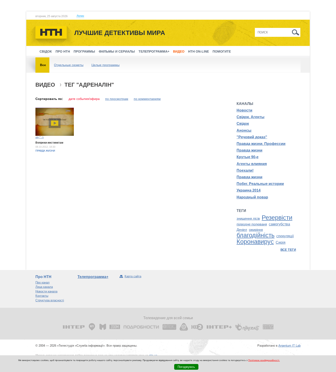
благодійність (256, 235)
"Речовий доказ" (252, 137)
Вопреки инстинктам (49, 142)
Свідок (46, 51)
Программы (84, 51)
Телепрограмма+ (154, 51)
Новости (244, 110)
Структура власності (49, 300)
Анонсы (244, 130)
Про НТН (63, 51)
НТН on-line (198, 51)
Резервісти (277, 217)
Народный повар (252, 197)
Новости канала (46, 291)
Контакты (41, 295)
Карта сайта (133, 276)
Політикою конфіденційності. (264, 360)
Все (43, 65)
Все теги (288, 250)
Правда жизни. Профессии (261, 144)
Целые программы (105, 65)
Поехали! (245, 170)
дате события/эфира (84, 99)
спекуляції (285, 236)
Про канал (42, 282)
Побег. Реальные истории (260, 184)
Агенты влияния (252, 164)
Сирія (280, 242)
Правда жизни (45, 150)
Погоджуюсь (186, 367)
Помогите (222, 51)
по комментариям (147, 99)
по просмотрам (116, 99)
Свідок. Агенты (250, 117)
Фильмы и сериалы (117, 51)
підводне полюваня (252, 224)
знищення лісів (248, 218)
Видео (178, 51)
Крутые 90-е (248, 157)
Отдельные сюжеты (68, 65)
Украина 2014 (249, 190)
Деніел (242, 230)
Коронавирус (255, 241)
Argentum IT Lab (289, 345)
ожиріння (256, 230)
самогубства (279, 224)
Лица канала (44, 287)
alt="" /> (39, 137)
